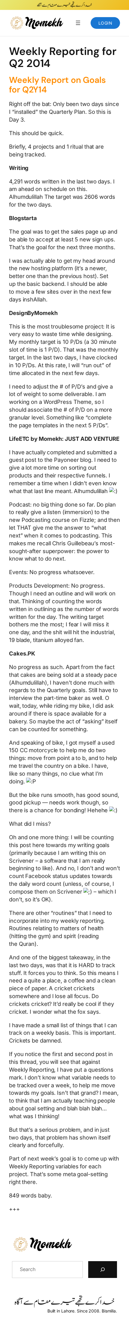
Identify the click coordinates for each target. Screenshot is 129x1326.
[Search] (102, 1269)
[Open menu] (78, 22)
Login (105, 23)
